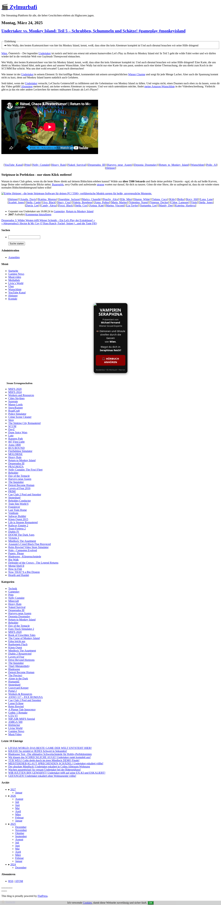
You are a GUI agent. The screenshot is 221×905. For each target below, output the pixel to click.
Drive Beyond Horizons (21, 659)
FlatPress (42, 895)
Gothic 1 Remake (17, 712)
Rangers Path (15, 438)
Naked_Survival (77, 164)
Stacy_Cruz (64, 202)
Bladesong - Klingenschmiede (24, 556)
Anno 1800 (14, 444)
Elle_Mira (126, 199)
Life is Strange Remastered (23, 522)
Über (11, 286)
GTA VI (12, 715)
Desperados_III (96, 164)
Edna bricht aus (16, 641)
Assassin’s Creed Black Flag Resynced (29, 544)
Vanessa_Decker (159, 202)
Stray (11, 420)
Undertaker (45, 53)
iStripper (110, 167)
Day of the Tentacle (19, 475)
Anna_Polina (102, 202)
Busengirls (58, 184)
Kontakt (12, 298)
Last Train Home (17, 510)
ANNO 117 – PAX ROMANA (25, 697)
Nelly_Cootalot (40, 164)
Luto (10, 435)
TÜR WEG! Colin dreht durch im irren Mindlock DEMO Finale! (43, 760)
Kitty (172, 199)
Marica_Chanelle (91, 199)
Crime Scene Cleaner (19, 416)
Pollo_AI (211, 164)
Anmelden (14, 257)
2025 (13, 823)
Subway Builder (17, 516)
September (21, 836)
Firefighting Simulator (20, 451)
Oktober (19, 833)
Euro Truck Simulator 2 (21, 628)
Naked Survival (16, 607)
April (18, 811)
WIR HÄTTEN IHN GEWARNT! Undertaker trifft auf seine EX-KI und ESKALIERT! (56, 772)
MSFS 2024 (15, 392)
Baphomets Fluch (17, 644)
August (19, 798)
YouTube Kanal (17, 292)
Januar (18, 792)
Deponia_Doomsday (145, 164)
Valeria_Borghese (82, 202)
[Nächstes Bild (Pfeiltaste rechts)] (5, 891)
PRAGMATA (16, 466)
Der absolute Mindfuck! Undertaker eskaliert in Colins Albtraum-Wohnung (49, 766)
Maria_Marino (119, 202)
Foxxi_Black (66, 205)
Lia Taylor (132, 205)
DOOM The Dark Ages (21, 534)
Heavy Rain (14, 457)
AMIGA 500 (15, 721)
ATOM (19, 881)
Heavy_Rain (58, 164)
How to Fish (15, 568)
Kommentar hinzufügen (38, 214)
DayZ (11, 429)
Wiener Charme (136, 74)
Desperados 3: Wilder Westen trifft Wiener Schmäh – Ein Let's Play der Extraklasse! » (48, 220)
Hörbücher (14, 725)
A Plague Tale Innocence (22, 709)
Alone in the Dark (18, 678)
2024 (13, 864)
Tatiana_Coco (159, 199)
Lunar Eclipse (15, 703)
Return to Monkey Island (79, 211)
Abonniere (27, 86)
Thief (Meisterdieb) (18, 666)
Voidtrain (13, 513)
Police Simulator (17, 413)
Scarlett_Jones (16, 202)
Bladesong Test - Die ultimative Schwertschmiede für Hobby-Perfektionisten (50, 754)
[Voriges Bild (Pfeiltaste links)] (2, 891)
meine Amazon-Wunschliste (159, 86)
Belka (181, 199)
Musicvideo (14, 277)
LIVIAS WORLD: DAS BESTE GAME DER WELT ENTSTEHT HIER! (50, 747)
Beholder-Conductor (19, 500)
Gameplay (59, 211)
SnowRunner (15, 407)
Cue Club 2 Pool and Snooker (24, 494)
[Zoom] (11, 887)
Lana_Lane (206, 199)
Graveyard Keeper (18, 687)
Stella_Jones (206, 202)
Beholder (13, 472)
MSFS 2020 (15, 389)
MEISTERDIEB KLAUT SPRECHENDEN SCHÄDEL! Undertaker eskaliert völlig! (55, 763)
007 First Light (16, 441)
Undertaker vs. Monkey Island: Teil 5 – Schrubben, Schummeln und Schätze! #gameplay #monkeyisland (93, 31)
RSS (10, 881)
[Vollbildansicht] (8, 887)
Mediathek (14, 280)
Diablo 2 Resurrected (19, 653)
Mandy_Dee (166, 205)
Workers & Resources (20, 694)
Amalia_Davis (28, 199)
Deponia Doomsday (19, 616)
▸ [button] (9, 789)
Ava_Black (49, 202)
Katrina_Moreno (47, 199)
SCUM (12, 426)
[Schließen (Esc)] (2, 887)
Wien (4, 53)
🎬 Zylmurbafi (19, 7)
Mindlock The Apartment (22, 541)
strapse (100, 184)
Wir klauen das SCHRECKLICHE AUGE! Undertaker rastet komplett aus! (49, 757)
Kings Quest (15, 647)
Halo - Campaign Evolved (22, 550)
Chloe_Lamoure (180, 202)
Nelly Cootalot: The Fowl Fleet (25, 469)
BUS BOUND (16, 447)
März (18, 814)
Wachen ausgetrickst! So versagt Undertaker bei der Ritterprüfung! (44, 769)
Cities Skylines (16, 398)
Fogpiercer (14, 506)
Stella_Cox (81, 205)
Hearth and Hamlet (18, 575)
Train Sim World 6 (18, 503)
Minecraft (13, 600)
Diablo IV (13, 531)
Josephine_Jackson (69, 199)
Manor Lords (15, 404)
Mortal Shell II (16, 565)
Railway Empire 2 (18, 525)
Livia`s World (15, 283)
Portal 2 (12, 690)
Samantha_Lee (148, 205)
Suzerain (13, 401)
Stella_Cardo (33, 202)
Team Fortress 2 (17, 528)
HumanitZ (14, 681)
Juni (17, 805)
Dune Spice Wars (17, 432)
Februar (19, 817)
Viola (194, 202)
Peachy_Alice (110, 199)
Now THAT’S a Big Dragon (24, 572)
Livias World (15, 728)
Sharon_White (142, 199)
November (21, 830)
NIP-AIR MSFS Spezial (21, 718)
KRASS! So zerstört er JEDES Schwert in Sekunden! (37, 751)
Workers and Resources (21, 395)
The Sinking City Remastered (24, 423)
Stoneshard (14, 497)
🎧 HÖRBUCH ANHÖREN (110, 360)
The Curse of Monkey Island (24, 638)
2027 (13, 789)
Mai (17, 808)
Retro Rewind (16, 706)
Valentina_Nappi (138, 202)
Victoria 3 (13, 537)
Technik (12, 588)
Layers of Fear (16, 656)
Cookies (87, 902)
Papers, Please (16, 553)
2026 (13, 795)
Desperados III (16, 463)
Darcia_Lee (32, 205)
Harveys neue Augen (19, 478)
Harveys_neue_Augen (119, 164)
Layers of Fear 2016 (19, 488)
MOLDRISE (15, 454)
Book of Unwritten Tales (21, 635)
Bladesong (14, 669)
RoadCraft (14, 410)
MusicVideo (15, 734)
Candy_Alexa (48, 205)
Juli (17, 802)
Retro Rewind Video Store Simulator (28, 547)
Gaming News (16, 273)
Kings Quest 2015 (18, 519)
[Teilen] (5, 887)
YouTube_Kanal (13, 164)
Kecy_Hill (192, 199)
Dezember (20, 827)
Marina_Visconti (115, 205)
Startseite (13, 270)
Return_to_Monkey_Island (174, 164)
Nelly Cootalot (16, 597)
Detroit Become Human (21, 485)
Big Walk (13, 559)
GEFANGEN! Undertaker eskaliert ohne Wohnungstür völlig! (42, 775)
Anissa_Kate (97, 205)
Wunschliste (197, 164)
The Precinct (15, 675)
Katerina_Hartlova (185, 205)
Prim (27, 164)
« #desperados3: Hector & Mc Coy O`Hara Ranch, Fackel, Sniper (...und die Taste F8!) (49, 223)
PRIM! (12, 491)
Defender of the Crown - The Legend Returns (33, 562)
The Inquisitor (16, 482)
